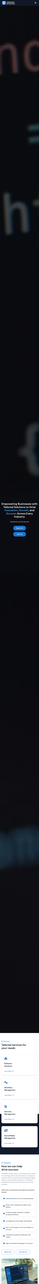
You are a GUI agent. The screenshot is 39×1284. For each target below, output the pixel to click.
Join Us (19, 534)
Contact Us (23, 1252)
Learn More (8, 1071)
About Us (19, 528)
